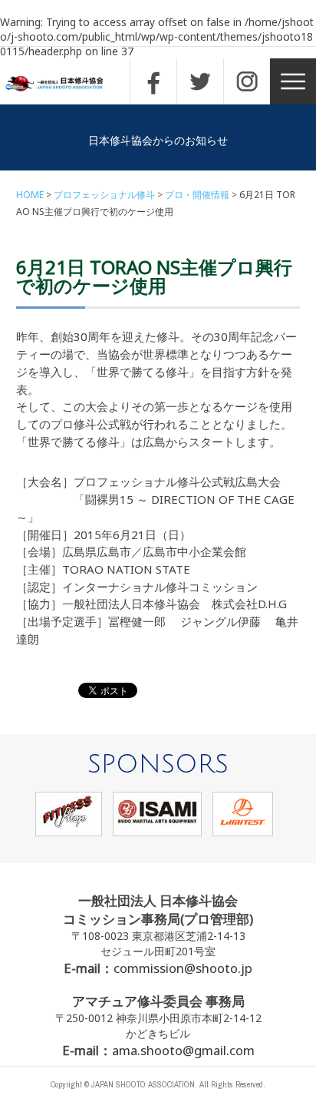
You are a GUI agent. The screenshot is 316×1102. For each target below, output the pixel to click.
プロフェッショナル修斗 (104, 194)
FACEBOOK (153, 81)
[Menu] (293, 81)
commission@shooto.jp (183, 968)
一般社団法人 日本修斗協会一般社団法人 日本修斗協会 (65, 84)
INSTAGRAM (247, 81)
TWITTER (200, 81)
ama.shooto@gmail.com (183, 1050)
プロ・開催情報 (197, 194)
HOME (30, 194)
